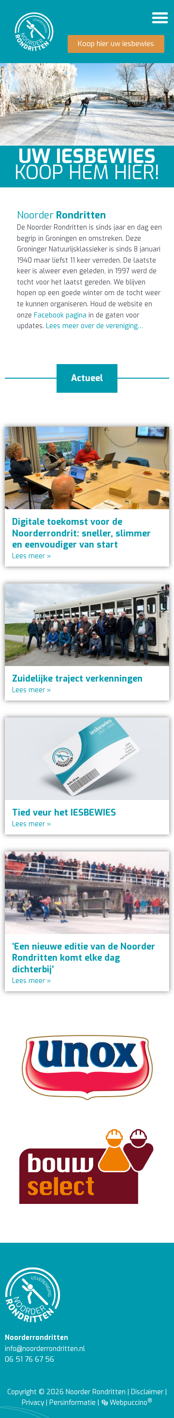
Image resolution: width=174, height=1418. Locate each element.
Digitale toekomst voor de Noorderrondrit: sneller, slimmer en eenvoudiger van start (81, 533)
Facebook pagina (60, 315)
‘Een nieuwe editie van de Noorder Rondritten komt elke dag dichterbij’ (83, 958)
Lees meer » (31, 555)
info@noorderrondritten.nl (45, 1348)
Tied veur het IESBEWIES (64, 812)
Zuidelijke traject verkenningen (77, 678)
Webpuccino (130, 1402)
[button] (160, 17)
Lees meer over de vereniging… (94, 325)
